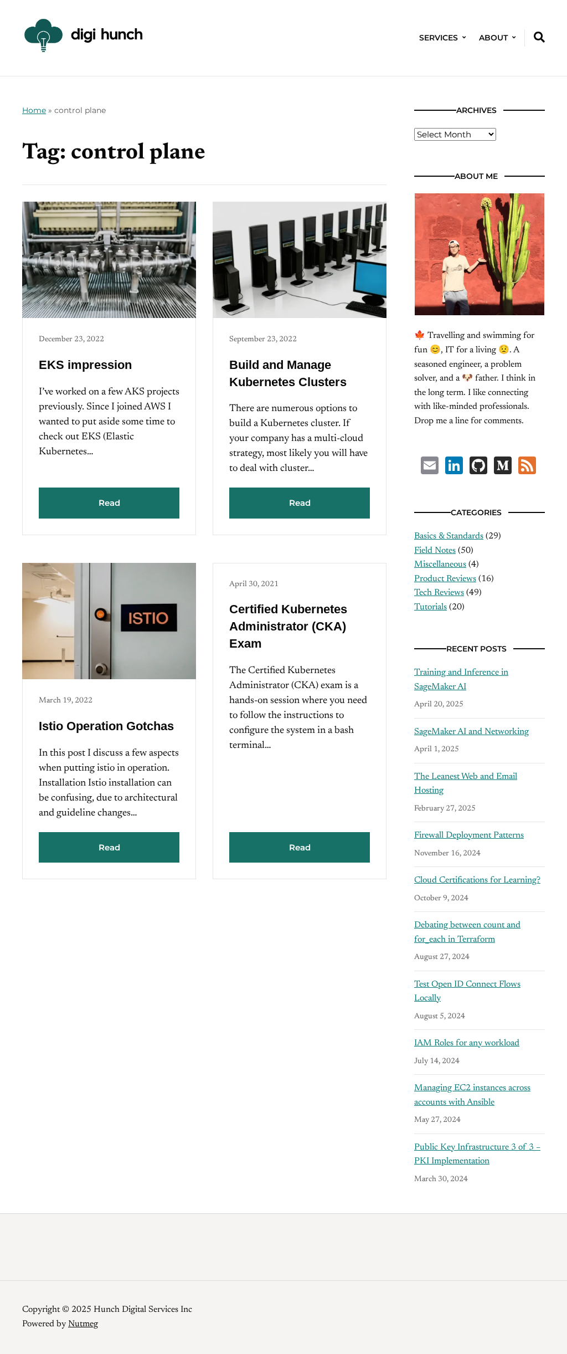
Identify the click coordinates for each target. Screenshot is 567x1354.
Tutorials (430, 607)
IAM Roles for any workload (466, 1043)
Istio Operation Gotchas (106, 726)
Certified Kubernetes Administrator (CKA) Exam (288, 626)
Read (109, 503)
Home (34, 110)
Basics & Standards (448, 536)
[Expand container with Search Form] (539, 37)
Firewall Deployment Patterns (469, 835)
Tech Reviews (439, 592)
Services (438, 38)
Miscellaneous (440, 564)
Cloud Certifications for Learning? (477, 880)
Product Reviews (445, 579)
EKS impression (85, 365)
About (493, 38)
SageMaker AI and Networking (471, 731)
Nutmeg (83, 1324)
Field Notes (435, 550)
